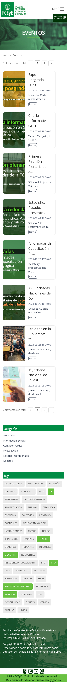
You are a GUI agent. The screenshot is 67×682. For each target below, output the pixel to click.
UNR (40, 594)
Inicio (6, 55)
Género (44, 539)
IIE (51, 491)
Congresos (27, 491)
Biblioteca (45, 546)
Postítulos (11, 523)
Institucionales (13, 531)
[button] (60, 18)
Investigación (10, 450)
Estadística (49, 507)
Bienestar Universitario (17, 586)
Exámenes (29, 539)
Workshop (26, 594)
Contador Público (13, 445)
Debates (8, 460)
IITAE (7, 570)
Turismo (32, 507)
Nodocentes (28, 554)
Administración (13, 507)
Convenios (28, 515)
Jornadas (10, 491)
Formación (11, 578)
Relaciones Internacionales (20, 562)
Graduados (11, 539)
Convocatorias (13, 483)
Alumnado (9, 435)
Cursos (32, 531)
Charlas (27, 578)
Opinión (44, 602)
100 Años (10, 594)
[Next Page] (51, 63)
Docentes (10, 554)
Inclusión (39, 570)
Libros (23, 610)
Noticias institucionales (16, 455)
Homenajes (28, 546)
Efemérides (10, 546)
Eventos (17, 55)
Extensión (54, 483)
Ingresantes (22, 570)
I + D (43, 562)
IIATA (41, 491)
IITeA (53, 562)
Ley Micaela (42, 586)
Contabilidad (12, 602)
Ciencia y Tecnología (34, 523)
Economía (10, 515)
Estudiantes (11, 499)
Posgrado (45, 515)
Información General (14, 440)
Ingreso (46, 531)
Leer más (32, 104)
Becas (41, 578)
